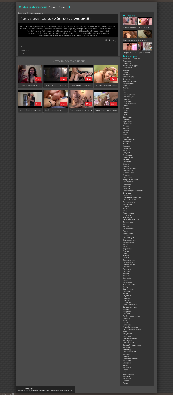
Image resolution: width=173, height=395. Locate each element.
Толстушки (127, 325)
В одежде (127, 150)
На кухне (126, 298)
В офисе (126, 293)
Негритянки (127, 360)
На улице (126, 85)
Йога (125, 208)
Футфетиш (127, 311)
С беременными (129, 139)
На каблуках (128, 217)
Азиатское (127, 336)
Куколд (125, 224)
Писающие (127, 101)
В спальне (127, 280)
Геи (124, 92)
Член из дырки (128, 242)
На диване (127, 296)
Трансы (126, 356)
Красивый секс (128, 170)
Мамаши (126, 354)
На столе (126, 300)
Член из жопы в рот (131, 220)
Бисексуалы (127, 340)
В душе (125, 90)
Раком (125, 231)
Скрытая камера (129, 103)
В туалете (127, 193)
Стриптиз (126, 79)
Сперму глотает (129, 264)
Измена (126, 159)
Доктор (126, 251)
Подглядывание (129, 94)
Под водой (127, 302)
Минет (125, 365)
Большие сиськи (129, 352)
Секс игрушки (128, 182)
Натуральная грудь (130, 65)
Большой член (128, 343)
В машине (127, 291)
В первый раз (128, 157)
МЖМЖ (125, 322)
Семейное (127, 161)
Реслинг (126, 226)
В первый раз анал (130, 179)
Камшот (126, 369)
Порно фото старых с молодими (106, 110)
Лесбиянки (127, 378)
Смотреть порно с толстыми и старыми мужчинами (55, 85)
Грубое (126, 372)
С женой (126, 235)
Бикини (125, 244)
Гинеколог (127, 269)
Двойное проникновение (133, 191)
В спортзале (128, 195)
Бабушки (126, 186)
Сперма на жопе (129, 262)
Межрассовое (128, 374)
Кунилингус (127, 155)
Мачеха (126, 258)
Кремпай (126, 347)
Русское (126, 126)
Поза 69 (126, 206)
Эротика (126, 88)
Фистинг (126, 137)
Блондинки (127, 363)
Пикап (125, 110)
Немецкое (127, 184)
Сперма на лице (129, 260)
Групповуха (127, 68)
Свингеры (126, 119)
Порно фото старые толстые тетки (81, 110)
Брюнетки (127, 367)
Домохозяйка (128, 229)
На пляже (126, 255)
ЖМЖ (125, 320)
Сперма (126, 130)
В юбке (126, 253)
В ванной (126, 74)
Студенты (127, 153)
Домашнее (127, 61)
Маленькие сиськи (130, 305)
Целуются (127, 215)
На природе (127, 63)
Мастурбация (128, 83)
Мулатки (126, 376)
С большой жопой (130, 338)
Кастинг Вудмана (130, 168)
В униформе (128, 121)
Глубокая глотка (129, 200)
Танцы (125, 112)
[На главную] (33, 7)
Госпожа (126, 271)
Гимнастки (127, 148)
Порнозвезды (128, 97)
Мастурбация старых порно (30, 110)
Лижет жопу (128, 204)
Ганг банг (126, 314)
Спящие (126, 164)
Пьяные (126, 72)
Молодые (126, 70)
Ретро (125, 132)
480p (22, 53)
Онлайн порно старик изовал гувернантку (81, 85)
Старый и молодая (130, 327)
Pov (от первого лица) (132, 316)
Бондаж (126, 309)
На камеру (127, 349)
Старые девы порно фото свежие (30, 85)
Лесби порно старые (53, 110)
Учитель (126, 135)
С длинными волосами (132, 197)
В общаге (127, 276)
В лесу (125, 287)
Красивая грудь (129, 77)
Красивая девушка (130, 81)
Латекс (125, 246)
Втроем (126, 166)
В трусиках (127, 249)
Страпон (126, 175)
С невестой (127, 177)
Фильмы (126, 108)
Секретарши (128, 117)
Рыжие (125, 383)
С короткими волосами (132, 329)
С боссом (126, 267)
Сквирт (125, 211)
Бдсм (125, 115)
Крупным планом (129, 202)
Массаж (126, 381)
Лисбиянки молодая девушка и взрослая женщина (106, 85)
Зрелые (126, 144)
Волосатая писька (130, 307)
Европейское (128, 222)
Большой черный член (132, 345)
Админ (62, 7)
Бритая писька (128, 289)
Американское (128, 173)
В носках (126, 318)
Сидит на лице (128, 213)
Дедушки (126, 188)
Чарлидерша (128, 233)
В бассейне (127, 282)
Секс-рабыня (128, 278)
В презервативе (129, 240)
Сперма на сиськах (130, 358)
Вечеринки (127, 141)
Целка (125, 106)
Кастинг (126, 128)
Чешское (126, 146)
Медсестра (127, 123)
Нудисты (126, 99)
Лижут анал (127, 334)
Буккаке (126, 273)
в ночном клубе (129, 284)
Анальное (127, 331)
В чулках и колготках (131, 59)
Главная (52, 7)
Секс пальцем (128, 238)
